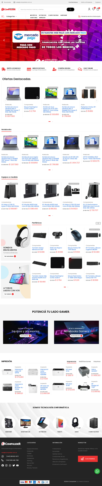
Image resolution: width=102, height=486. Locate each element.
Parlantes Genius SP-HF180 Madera (88, 108)
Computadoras (6, 202)
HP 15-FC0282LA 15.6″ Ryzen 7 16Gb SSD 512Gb (92, 158)
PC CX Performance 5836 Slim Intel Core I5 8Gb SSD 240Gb (91, 206)
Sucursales (7, 2)
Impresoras (71, 361)
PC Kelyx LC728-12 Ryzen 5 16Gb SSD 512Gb (10, 205)
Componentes (28, 104)
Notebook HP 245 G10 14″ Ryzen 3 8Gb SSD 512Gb (70, 158)
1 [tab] (50, 121)
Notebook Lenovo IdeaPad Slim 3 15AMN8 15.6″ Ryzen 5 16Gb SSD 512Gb (69, 109)
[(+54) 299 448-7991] (2, 460)
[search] (70, 9)
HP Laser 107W (69, 385)
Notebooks (8, 104)
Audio (83, 104)
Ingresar (98, 2)
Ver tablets (7, 294)
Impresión (18, 367)
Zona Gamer (24, 336)
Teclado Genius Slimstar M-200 (38, 249)
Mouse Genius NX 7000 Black (74, 249)
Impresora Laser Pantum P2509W (44, 371)
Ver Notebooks (75, 336)
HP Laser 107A (69, 370)
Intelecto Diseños (84, 481)
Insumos (97, 361)
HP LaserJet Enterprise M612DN (44, 387)
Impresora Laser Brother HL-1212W (19, 386)
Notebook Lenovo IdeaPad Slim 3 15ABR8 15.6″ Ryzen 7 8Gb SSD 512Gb (12, 109)
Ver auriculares (8, 256)
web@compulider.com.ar (24, 2)
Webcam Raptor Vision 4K (56, 249)
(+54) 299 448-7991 (12, 460)
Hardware (8, 432)
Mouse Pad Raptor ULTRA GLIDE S (31, 108)
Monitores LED (25, 432)
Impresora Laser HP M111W (19, 371)
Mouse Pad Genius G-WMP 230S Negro (75, 277)
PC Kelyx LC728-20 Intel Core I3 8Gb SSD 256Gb (71, 205)
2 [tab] (52, 121)
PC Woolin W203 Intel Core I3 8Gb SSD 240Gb (50, 205)
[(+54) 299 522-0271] (2, 456)
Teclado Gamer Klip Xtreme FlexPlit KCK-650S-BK (39, 277)
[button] (98, 9)
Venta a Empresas (86, 2)
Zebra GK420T (94, 370)
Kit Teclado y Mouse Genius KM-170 (93, 277)
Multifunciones (85, 361)
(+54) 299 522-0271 (12, 456)
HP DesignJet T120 (95, 385)
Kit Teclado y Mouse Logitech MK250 (93, 249)
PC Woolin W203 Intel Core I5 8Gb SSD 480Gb (30, 205)
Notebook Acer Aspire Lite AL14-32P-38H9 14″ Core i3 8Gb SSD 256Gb (50, 109)
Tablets (59, 432)
